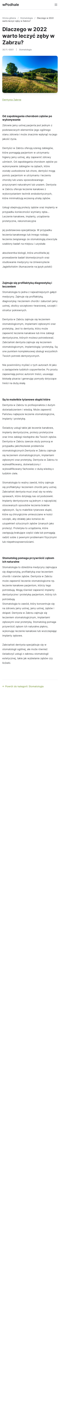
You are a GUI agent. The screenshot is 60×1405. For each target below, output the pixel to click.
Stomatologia (26, 18)
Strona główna (9, 18)
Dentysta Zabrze (11, 99)
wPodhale (10, 4)
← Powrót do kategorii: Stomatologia (23, 686)
